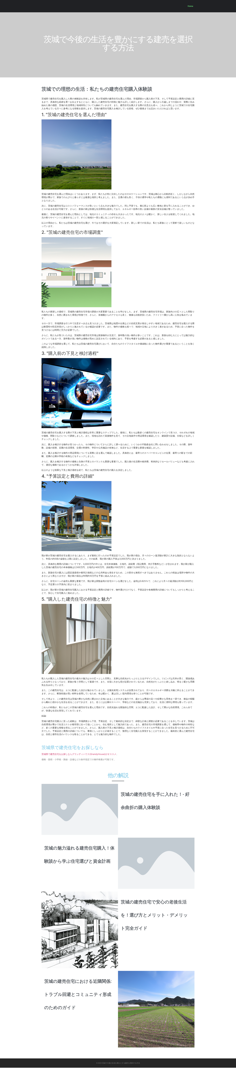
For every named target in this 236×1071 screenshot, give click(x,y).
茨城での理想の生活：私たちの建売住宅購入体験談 (97, 89)
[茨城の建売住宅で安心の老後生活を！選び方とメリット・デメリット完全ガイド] (80, 929)
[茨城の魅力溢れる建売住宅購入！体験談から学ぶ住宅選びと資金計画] (156, 863)
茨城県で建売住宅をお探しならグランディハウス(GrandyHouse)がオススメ (79, 754)
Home (190, 6)
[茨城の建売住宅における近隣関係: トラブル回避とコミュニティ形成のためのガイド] (156, 1009)
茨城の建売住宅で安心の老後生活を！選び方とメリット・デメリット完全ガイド (154, 915)
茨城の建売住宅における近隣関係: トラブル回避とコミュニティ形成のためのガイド (78, 994)
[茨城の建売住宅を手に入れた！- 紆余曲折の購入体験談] (80, 809)
